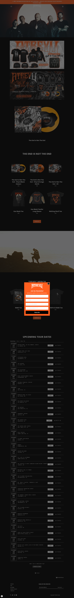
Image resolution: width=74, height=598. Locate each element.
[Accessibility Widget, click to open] (2, 596)
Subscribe (37, 312)
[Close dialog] (49, 284)
